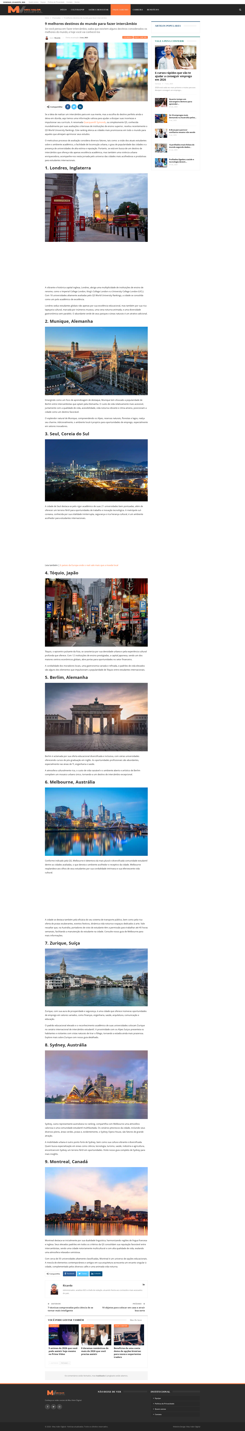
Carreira (138, 10)
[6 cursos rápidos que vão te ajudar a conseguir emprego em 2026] (176, 57)
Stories (77, 2)
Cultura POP (77, 10)
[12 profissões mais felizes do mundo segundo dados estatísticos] (161, 148)
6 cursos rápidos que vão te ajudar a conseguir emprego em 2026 (173, 76)
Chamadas (127, 37)
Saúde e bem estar (98, 10)
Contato (69, 2)
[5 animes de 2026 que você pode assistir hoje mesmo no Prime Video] (64, 1334)
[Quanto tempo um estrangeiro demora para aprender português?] (161, 102)
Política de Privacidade (56, 2)
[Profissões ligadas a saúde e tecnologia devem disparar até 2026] (161, 162)
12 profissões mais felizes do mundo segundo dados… (181, 145)
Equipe (43, 2)
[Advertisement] (96, 264)
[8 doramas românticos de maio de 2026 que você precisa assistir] (96, 1334)
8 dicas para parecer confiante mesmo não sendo (182, 131)
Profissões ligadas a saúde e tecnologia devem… (181, 160)
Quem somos (33, 2)
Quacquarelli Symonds (95, 122)
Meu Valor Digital (193, 1426)
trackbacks (100, 1375)
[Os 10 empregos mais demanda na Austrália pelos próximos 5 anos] (161, 118)
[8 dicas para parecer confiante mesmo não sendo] (161, 133)
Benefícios (153, 10)
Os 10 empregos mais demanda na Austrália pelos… (182, 116)
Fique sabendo (120, 10)
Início (63, 10)
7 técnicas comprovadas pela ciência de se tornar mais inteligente (70, 1309)
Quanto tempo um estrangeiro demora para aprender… (180, 101)
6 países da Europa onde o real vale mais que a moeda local (89, 565)
